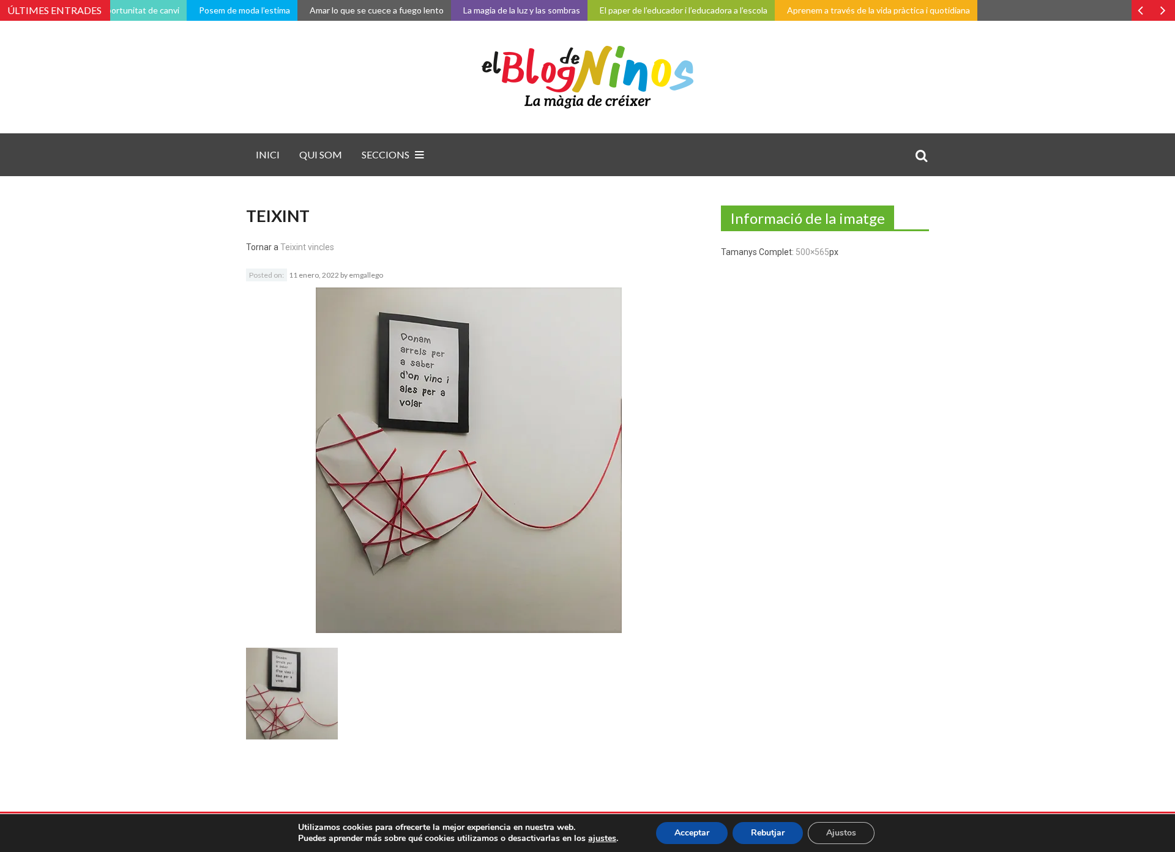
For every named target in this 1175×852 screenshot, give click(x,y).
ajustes (602, 838)
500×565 (812, 252)
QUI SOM (320, 154)
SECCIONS (385, 154)
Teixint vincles (307, 247)
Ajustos (841, 833)
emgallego (366, 275)
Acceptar (691, 833)
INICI (268, 154)
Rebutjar (768, 833)
